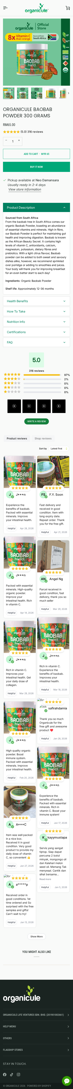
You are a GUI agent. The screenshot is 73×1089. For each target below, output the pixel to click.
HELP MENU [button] (9, 1026)
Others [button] (7, 1038)
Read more (45, 879)
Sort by (43, 448)
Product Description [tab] (21, 207)
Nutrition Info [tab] (16, 322)
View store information (24, 189)
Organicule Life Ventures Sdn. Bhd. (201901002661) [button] (33, 1014)
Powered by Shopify (39, 1085)
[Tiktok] (11, 1074)
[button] (36, 131)
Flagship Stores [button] (13, 1049)
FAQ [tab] (10, 342)
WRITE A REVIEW (36, 421)
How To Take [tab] (16, 311)
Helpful (11, 528)
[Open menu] (8, 8)
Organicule (13, 1085)
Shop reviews (43, 438)
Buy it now (36, 166)
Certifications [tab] (16, 332)
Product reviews (17, 438)
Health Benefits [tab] (17, 301)
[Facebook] (4, 1074)
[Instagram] (18, 1074)
